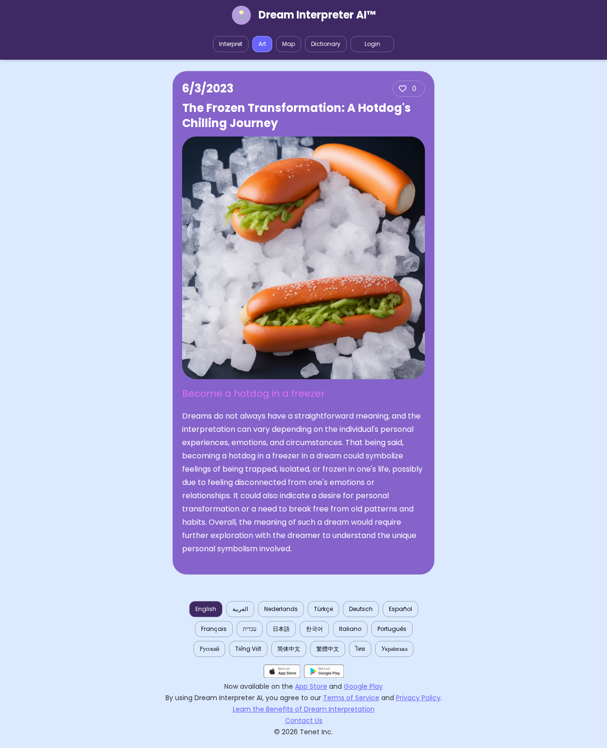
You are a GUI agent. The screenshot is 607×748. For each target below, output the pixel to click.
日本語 (281, 629)
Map (288, 44)
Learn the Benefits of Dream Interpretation (304, 709)
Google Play (363, 686)
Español (400, 609)
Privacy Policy (418, 697)
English (205, 609)
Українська (394, 649)
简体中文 (288, 649)
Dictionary (325, 44)
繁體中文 (327, 649)
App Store (311, 686)
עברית (250, 629)
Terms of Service (351, 697)
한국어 (314, 629)
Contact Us (303, 720)
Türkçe (323, 609)
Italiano (350, 629)
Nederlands (281, 609)
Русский (209, 649)
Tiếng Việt (248, 649)
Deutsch (361, 609)
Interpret (230, 44)
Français (214, 629)
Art (262, 44)
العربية (240, 609)
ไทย (360, 649)
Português (391, 629)
